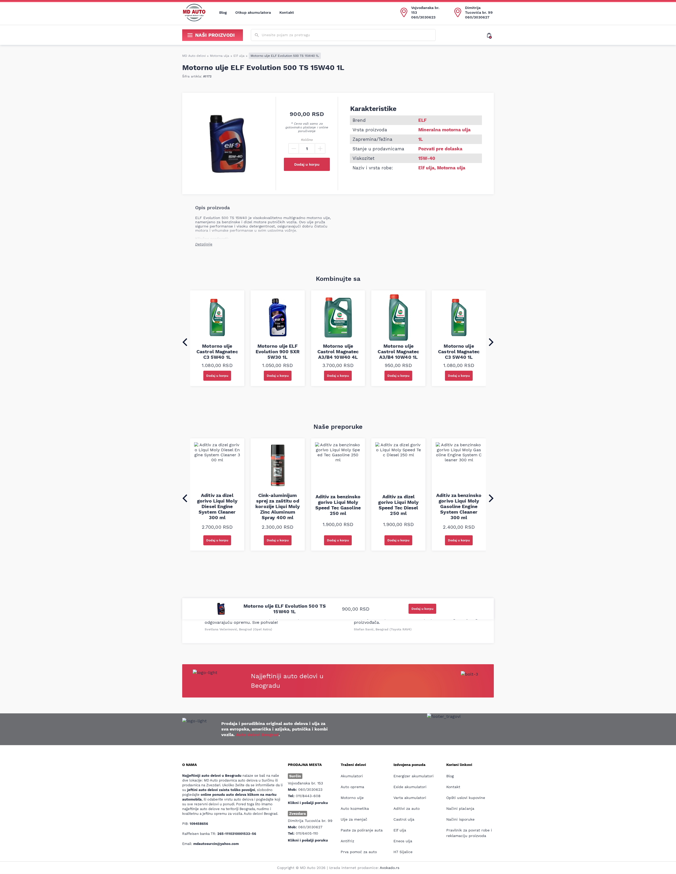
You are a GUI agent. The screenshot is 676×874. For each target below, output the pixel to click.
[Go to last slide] (185, 342)
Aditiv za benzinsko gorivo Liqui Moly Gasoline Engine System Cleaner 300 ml (458, 506)
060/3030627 (477, 17)
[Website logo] (194, 12)
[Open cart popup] (490, 35)
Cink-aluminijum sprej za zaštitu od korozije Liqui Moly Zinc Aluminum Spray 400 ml (277, 506)
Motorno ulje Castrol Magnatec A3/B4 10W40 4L (338, 351)
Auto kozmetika (355, 808)
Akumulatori (352, 776)
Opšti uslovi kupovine (465, 798)
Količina (307, 139)
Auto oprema (352, 787)
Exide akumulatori (409, 787)
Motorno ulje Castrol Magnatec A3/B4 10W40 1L (398, 351)
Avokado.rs (389, 868)
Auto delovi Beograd (257, 734)
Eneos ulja (402, 841)
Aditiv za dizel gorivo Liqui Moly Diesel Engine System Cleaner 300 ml (217, 506)
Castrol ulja (403, 819)
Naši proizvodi (215, 35)
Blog (223, 12)
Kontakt (286, 12)
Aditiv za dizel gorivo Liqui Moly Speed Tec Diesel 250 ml (398, 505)
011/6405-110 (307, 833)
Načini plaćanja (460, 808)
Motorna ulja (219, 56)
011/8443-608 (308, 796)
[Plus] (320, 148)
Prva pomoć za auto (359, 852)
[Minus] (293, 148)
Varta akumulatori (409, 798)
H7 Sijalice (402, 852)
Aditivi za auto (406, 808)
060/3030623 (423, 17)
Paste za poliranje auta (362, 830)
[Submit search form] (257, 35)
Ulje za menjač (354, 819)
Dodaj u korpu (307, 164)
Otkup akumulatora (253, 12)
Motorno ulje (352, 798)
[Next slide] (491, 342)
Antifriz (347, 841)
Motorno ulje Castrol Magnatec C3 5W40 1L (217, 351)
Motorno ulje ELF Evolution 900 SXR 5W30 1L (278, 351)
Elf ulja (239, 56)
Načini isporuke (460, 819)
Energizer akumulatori (413, 776)
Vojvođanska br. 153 (425, 10)
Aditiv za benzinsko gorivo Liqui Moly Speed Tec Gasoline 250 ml (338, 505)
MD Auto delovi (194, 56)
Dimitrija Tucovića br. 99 (479, 10)
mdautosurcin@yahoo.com (216, 844)
